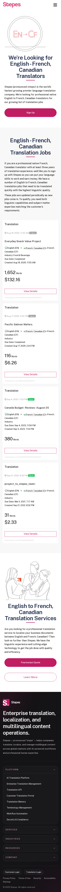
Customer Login (12, 872)
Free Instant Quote (30, 662)
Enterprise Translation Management (24, 784)
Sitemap (7, 882)
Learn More (30, 677)
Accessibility (50, 878)
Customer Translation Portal (20, 796)
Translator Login (33, 872)
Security (37, 878)
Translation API (14, 790)
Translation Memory (16, 802)
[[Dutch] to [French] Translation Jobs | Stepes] (12, 5)
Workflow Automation (17, 813)
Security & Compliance (17, 819)
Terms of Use (24, 878)
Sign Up (31, 112)
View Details (30, 291)
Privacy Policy (9, 878)
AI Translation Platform (18, 778)
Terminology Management (19, 807)
